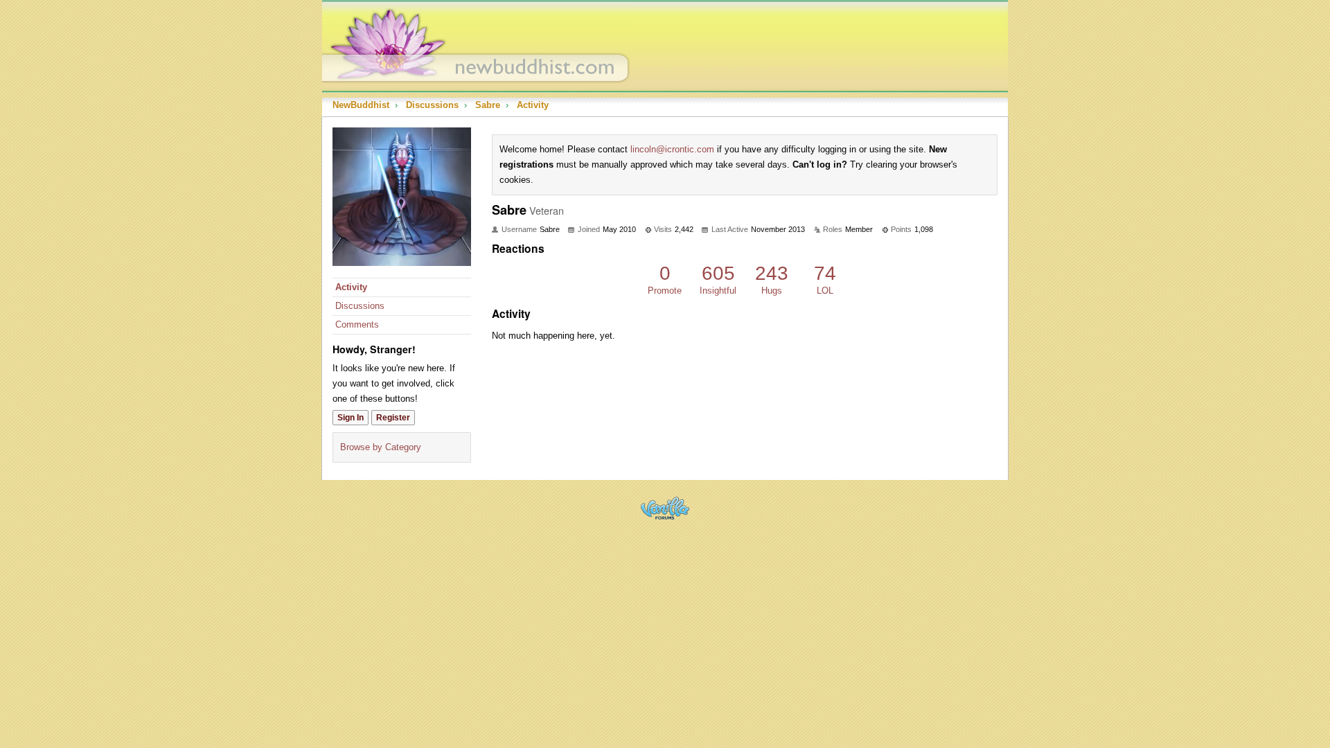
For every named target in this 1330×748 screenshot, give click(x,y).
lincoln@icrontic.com (672, 149)
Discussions (359, 306)
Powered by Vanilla (665, 508)
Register (393, 417)
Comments (357, 324)
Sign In (350, 417)
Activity (351, 287)
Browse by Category (380, 447)
